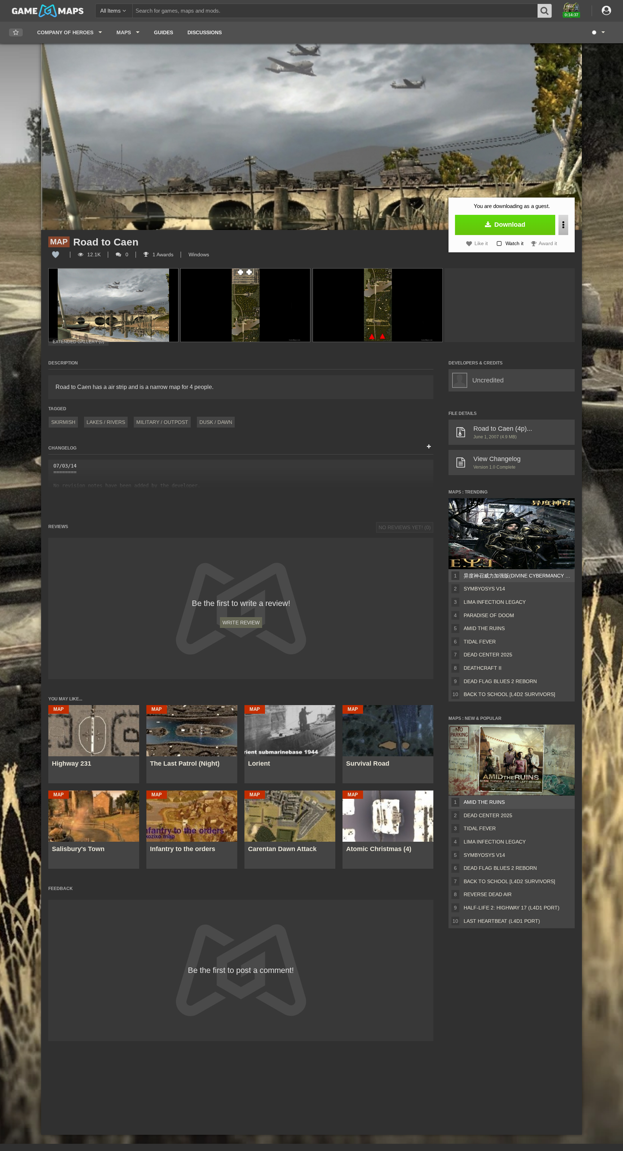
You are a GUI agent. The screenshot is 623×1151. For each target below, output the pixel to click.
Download (508, 224)
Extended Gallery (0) (78, 341)
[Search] (545, 11)
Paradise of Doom (489, 615)
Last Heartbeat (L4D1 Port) (502, 921)
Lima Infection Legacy (495, 602)
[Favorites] (16, 32)
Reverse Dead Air (488, 894)
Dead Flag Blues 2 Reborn (500, 681)
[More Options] (563, 225)
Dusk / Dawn (215, 422)
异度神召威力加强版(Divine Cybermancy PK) (518, 576)
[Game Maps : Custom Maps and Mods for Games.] (47, 10)
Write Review (241, 622)
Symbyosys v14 (484, 589)
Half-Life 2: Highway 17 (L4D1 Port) (512, 908)
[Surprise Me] (598, 32)
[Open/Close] (428, 447)
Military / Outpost (162, 422)
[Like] (55, 254)
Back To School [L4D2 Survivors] (509, 694)
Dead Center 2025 (488, 655)
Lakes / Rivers (106, 422)
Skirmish (63, 422)
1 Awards (162, 254)
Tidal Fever (480, 642)
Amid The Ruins (484, 628)
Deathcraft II (483, 668)
